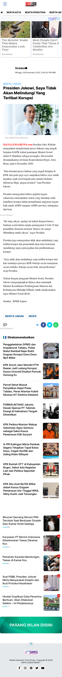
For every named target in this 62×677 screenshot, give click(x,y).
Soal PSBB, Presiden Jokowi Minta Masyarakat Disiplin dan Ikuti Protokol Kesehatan (21, 580)
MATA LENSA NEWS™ (31, 662)
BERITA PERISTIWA (35, 12)
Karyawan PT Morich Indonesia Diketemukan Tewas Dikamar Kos (21, 540)
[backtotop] (31, 644)
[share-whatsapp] (56, 325)
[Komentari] (5, 325)
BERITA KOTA (14, 12)
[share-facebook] (43, 325)
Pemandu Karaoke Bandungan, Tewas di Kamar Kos (21, 558)
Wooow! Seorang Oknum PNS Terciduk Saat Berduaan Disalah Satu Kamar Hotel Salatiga (22, 520)
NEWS (32, 316)
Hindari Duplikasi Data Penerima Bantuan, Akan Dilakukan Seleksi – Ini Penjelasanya (22, 600)
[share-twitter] (49, 325)
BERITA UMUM (12, 83)
